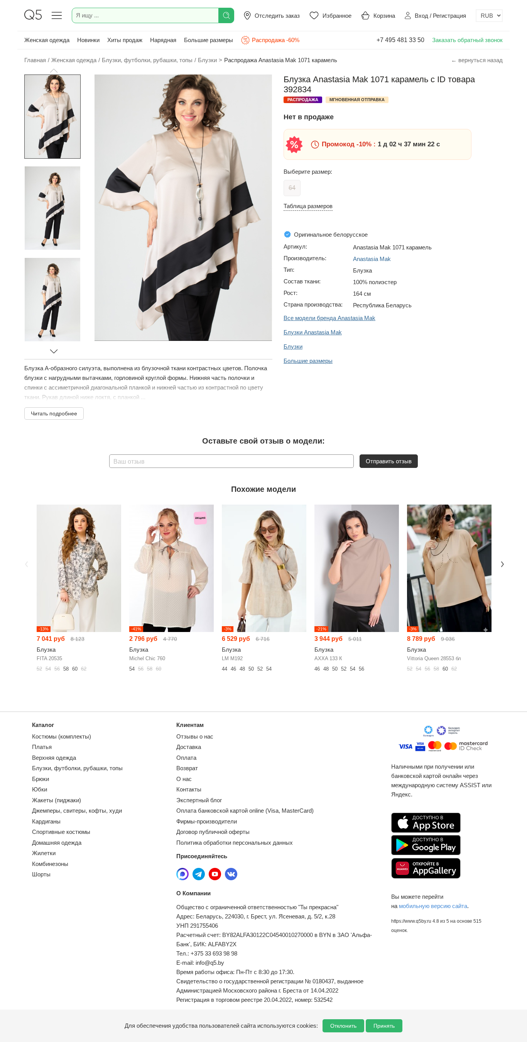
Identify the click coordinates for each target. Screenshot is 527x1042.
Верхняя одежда (54, 757)
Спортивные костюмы (61, 832)
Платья (42, 747)
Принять (384, 1026)
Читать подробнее (54, 413)
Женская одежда (46, 40)
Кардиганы (46, 821)
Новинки (88, 40)
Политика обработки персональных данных (234, 842)
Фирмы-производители (206, 821)
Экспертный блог (199, 800)
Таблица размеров (308, 206)
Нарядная (163, 40)
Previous (25, 563)
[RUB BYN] (489, 15)
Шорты (41, 874)
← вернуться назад (477, 60)
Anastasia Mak (372, 259)
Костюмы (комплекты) (61, 736)
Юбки (39, 789)
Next (501, 563)
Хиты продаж (124, 40)
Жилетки (44, 853)
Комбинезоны (50, 864)
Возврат (187, 768)
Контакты (188, 789)
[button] (53, 71)
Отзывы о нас (194, 736)
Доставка (188, 747)
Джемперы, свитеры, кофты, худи (77, 810)
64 (292, 188)
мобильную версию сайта (433, 906)
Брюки (40, 779)
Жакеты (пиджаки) (56, 800)
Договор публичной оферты (213, 832)
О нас (184, 779)
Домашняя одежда (56, 842)
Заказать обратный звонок (467, 40)
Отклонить (343, 1026)
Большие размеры (208, 40)
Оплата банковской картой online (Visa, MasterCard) (245, 810)
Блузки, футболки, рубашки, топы (77, 768)
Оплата (186, 757)
